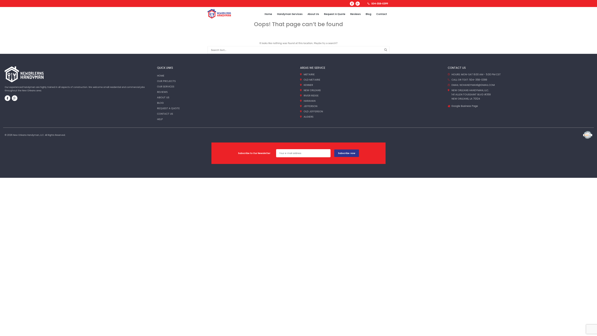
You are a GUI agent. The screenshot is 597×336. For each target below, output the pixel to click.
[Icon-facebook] (7, 98)
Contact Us (165, 114)
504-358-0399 (379, 3)
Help (160, 119)
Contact (381, 14)
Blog (368, 14)
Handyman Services (290, 14)
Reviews (355, 14)
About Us (313, 14)
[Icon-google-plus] (14, 98)
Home (268, 14)
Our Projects (166, 81)
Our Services (165, 86)
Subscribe (346, 153)
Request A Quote (334, 14)
